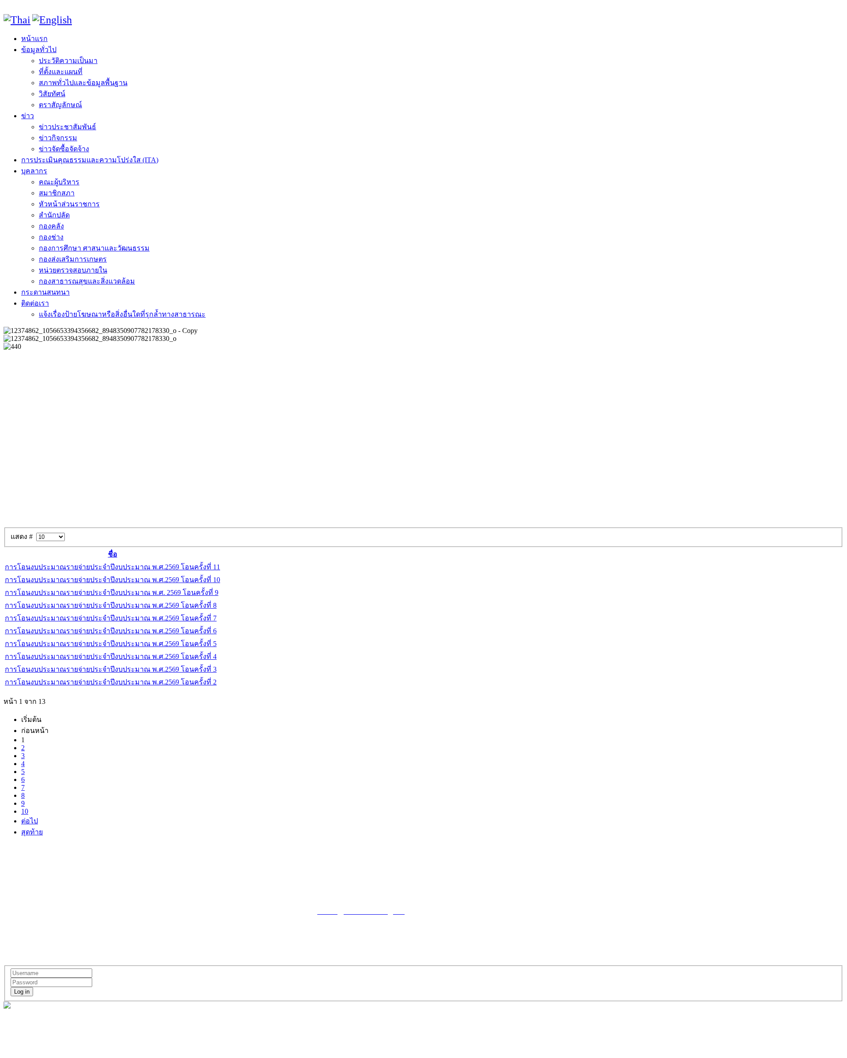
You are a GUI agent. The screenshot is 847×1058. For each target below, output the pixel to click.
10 (24, 811)
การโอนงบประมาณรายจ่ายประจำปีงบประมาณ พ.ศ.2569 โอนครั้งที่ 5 (111, 643)
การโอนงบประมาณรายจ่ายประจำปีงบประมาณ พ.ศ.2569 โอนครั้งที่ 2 (111, 682)
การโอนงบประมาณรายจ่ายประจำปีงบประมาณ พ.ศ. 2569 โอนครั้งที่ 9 (111, 592)
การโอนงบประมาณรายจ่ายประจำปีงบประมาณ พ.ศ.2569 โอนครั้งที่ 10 (112, 579)
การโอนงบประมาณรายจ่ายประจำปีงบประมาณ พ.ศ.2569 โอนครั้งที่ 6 (111, 631)
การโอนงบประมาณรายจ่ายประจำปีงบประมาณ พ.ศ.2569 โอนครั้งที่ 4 (111, 656)
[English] (52, 20)
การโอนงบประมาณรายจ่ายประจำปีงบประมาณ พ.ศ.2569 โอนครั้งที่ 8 (111, 605)
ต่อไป (29, 821)
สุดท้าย (32, 832)
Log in (22, 991)
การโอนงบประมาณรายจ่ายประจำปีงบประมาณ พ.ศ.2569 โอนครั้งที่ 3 (111, 669)
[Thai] (17, 20)
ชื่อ (112, 554)
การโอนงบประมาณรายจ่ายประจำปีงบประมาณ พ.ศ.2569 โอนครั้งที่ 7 (111, 618)
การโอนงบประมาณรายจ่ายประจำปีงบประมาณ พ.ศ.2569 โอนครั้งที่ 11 (112, 567)
